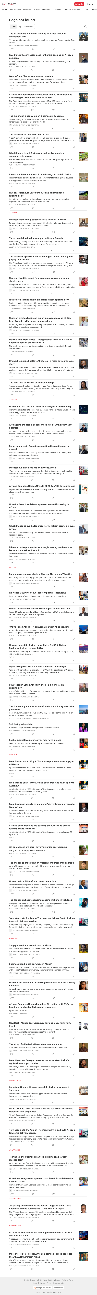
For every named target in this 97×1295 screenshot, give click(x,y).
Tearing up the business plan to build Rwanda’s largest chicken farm (38, 1158)
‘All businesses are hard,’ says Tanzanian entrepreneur (38, 847)
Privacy (42, 1283)
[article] (48, 41)
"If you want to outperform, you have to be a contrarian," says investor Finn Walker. (42, 41)
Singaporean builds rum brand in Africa (30, 945)
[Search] (85, 26)
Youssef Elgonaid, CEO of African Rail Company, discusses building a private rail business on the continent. (42, 692)
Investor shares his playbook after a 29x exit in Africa (37, 219)
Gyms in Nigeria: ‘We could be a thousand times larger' (38, 666)
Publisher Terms (67, 1280)
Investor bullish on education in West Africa (32, 467)
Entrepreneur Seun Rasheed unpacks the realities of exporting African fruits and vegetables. (42, 160)
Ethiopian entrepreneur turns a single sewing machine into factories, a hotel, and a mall (40, 549)
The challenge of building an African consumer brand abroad (41, 863)
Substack (38, 1292)
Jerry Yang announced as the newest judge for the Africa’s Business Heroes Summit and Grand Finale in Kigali (40, 1207)
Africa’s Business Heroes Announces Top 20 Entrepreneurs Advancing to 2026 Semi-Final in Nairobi (40, 96)
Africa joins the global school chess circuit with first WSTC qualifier (40, 426)
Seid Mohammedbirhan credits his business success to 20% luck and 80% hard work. (41, 554)
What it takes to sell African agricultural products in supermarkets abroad (37, 154)
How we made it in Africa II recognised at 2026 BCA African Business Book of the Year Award (40, 341)
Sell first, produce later (21, 724)
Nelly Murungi (21, 1013)
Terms (49, 1283)
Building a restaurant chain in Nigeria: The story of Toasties (40, 574)
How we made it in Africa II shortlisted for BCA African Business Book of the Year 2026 (38, 646)
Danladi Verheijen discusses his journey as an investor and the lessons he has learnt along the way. (41, 811)
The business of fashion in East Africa (29, 134)
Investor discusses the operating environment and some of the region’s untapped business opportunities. (40, 453)
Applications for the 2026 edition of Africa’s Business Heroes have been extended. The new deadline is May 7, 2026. (40, 768)
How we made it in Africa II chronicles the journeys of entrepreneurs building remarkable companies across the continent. (39, 1030)
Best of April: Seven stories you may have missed (35, 740)
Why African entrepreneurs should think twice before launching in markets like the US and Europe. (41, 867)
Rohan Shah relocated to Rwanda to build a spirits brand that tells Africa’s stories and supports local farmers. (41, 949)
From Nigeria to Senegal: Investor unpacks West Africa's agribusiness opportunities (39, 1062)
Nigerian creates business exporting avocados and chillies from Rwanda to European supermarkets (40, 319)
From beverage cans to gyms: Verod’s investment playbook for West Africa (42, 805)
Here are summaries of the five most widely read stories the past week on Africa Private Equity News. (41, 714)
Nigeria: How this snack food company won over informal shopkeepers (39, 279)
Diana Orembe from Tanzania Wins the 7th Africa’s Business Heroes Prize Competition (41, 1110)
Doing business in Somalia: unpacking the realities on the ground (39, 447)
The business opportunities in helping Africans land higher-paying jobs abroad (41, 258)
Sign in (90, 4)
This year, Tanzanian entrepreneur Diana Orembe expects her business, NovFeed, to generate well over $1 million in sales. (40, 904)
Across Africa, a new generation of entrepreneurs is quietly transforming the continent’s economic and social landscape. (42, 1240)
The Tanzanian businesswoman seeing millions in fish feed (40, 900)
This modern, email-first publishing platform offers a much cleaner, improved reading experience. (38, 1094)
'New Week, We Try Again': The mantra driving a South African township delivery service (42, 1131)
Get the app (58, 1288)
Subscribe (79, 4)
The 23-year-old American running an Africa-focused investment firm (37, 35)
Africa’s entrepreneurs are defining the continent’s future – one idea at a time (40, 1234)
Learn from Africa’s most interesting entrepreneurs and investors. (37, 596)
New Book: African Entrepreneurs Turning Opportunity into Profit (40, 1024)
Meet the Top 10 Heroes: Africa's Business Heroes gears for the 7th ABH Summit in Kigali (40, 1255)
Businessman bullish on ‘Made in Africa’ (30, 964)
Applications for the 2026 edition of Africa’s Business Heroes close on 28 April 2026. (40, 833)
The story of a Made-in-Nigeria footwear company (35, 1044)
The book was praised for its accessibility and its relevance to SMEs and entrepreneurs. (40, 347)
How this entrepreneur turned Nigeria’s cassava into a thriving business (42, 984)
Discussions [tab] (28, 26)
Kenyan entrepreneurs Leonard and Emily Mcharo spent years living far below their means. (40, 1186)
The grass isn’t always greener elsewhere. (27, 850)
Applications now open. (19, 1010)
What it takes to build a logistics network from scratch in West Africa (42, 527)
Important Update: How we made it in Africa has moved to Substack (39, 1089)
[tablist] (22, 26)
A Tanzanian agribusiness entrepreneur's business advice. (34, 727)
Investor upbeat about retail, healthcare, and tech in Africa (40, 174)
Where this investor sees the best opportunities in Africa (39, 608)
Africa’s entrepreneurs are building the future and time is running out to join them (39, 827)
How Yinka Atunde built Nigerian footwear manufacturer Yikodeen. (38, 1047)
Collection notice (58, 1283)
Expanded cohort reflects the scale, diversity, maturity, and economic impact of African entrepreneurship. (42, 490)
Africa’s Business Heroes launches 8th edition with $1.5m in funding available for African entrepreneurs (41, 1005)
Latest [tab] (13, 26)
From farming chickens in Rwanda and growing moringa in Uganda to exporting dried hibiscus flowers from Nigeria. (39, 200)
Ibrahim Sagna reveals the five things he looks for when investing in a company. (39, 62)
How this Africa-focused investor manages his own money (40, 406)
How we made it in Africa (28, 45)
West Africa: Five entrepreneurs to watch (31, 76)
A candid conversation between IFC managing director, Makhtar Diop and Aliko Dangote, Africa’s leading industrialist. (41, 631)
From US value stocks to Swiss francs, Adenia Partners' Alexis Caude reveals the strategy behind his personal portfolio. (42, 411)
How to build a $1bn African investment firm (32, 881)
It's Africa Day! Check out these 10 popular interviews (37, 592)
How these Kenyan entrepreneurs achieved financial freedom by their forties (41, 1180)
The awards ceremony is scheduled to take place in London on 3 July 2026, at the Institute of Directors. (41, 652)
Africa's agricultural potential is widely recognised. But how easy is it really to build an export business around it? (41, 325)
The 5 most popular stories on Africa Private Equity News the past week (41, 708)
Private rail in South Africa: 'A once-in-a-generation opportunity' (36, 686)
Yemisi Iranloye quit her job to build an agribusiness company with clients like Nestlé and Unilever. (41, 990)
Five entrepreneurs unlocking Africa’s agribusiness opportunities (36, 194)
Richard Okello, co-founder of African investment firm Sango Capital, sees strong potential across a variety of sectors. (41, 178)
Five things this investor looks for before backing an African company (41, 56)
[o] (83, 37)
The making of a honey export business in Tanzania (36, 116)
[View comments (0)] (33, 48)
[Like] (10, 70)
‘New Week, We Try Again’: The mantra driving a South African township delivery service (42, 920)
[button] (5, 9)
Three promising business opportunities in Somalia (36, 238)
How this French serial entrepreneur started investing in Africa (39, 506)
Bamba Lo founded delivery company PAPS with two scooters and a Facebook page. (38, 533)
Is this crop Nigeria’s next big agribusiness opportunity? (39, 299)
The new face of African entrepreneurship (31, 382)
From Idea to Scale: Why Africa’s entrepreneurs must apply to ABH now (41, 784)
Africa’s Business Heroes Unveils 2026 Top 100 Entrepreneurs (42, 486)
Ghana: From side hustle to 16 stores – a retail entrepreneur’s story (41, 362)
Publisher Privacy (54, 1280)
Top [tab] (19, 26)
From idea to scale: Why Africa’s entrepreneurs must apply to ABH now (41, 763)
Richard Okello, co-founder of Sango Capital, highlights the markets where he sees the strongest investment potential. (41, 613)
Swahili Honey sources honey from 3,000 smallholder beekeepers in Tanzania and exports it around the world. (38, 120)
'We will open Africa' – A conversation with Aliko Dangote (39, 627)
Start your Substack (43, 1288)
